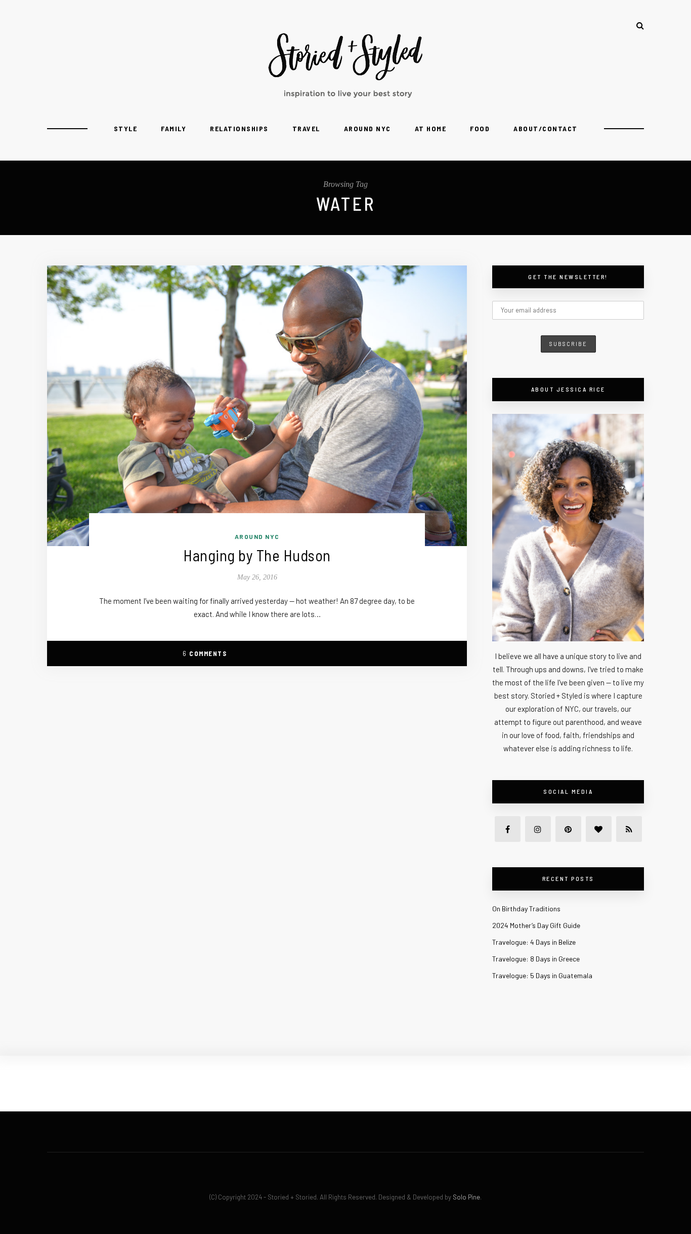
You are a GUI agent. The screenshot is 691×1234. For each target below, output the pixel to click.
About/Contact (545, 128)
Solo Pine (466, 1197)
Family (173, 128)
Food (480, 128)
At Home (431, 128)
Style (126, 128)
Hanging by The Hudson (257, 555)
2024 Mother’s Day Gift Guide (536, 925)
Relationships (239, 128)
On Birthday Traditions (526, 908)
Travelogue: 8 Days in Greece (536, 958)
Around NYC (367, 128)
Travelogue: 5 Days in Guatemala (542, 975)
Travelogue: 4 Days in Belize (534, 942)
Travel (306, 128)
